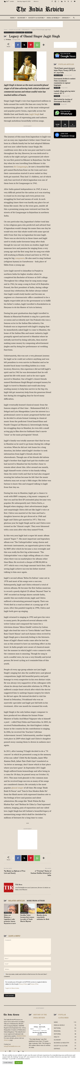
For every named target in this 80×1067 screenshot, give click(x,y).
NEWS (12, 18)
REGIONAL (56, 96)
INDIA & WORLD (53, 18)
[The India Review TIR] (40, 9)
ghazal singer (17, 787)
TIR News (8, 39)
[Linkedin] (61, 1)
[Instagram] (55, 1)
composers (19, 258)
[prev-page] (5, 927)
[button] (73, 18)
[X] (68, 1)
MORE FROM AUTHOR (36, 900)
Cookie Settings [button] (8, 1062)
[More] (44, 45)
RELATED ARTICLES (16, 900)
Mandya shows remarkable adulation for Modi (43, 917)
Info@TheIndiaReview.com (12, 1046)
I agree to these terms (12, 988)
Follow (65, 121)
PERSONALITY (26, 29)
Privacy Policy (23, 984)
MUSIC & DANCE (20, 32)
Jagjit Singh (34, 114)
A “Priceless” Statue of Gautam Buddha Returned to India (41, 873)
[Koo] (58, 1)
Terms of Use (34, 984)
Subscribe (73, 121)
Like (57, 121)
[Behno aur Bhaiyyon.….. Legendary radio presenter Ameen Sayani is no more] (11, 909)
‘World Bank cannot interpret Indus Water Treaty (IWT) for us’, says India (65, 70)
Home (5, 29)
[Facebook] (52, 1)
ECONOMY (21, 18)
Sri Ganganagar (21, 166)
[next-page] (8, 927)
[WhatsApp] (71, 1)
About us (36, 1)
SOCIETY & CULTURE (36, 18)
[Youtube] (74, 1)
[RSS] (65, 1)
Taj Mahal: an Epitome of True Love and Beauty (14, 872)
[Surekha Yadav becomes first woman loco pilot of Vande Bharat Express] (27, 909)
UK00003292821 (21, 1036)
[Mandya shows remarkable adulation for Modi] (44, 909)
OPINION (65, 18)
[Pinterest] (31, 45)
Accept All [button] (18, 1062)
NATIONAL (57, 87)
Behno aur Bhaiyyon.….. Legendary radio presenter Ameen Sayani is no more (10, 919)
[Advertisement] (40, 24)
